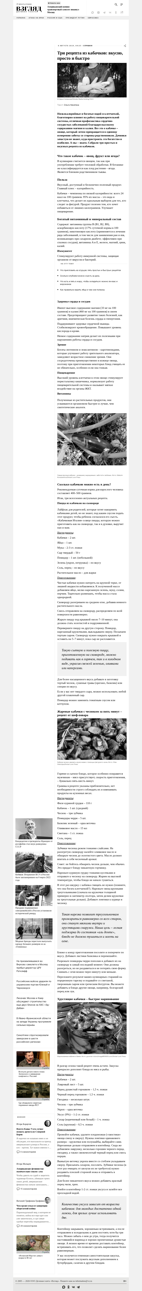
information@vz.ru (83, 1281)
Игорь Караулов (24, 1124)
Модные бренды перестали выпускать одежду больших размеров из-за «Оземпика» (33, 944)
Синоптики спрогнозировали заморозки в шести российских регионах (33, 1038)
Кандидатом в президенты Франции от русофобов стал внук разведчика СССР (34, 844)
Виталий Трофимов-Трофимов (31, 1201)
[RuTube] (121, 12)
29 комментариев (28, 1226)
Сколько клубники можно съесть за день (80, 276)
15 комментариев (28, 1189)
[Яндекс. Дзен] (98, 12)
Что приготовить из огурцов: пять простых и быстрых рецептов (90, 270)
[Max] (92, 12)
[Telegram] (104, 12)
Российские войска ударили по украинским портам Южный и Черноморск (34, 984)
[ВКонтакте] (110, 12)
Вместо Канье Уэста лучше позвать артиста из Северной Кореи (31, 1131)
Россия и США (54, 18)
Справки (87, 46)
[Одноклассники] (116, 12)
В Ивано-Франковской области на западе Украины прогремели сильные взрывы (34, 1021)
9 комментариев (28, 1152)
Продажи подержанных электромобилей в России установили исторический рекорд (33, 910)
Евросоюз (93, 18)
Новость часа (55, 3)
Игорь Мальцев (24, 1164)
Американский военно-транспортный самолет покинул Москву (63, 9)
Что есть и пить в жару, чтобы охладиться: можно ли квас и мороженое (88, 282)
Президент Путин (75, 18)
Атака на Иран (36, 18)
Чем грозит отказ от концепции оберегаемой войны (32, 1207)
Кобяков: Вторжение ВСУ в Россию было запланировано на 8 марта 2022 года (32, 877)
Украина (21, 18)
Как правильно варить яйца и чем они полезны (82, 289)
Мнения (21, 1117)
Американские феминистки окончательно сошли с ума (30, 1170)
